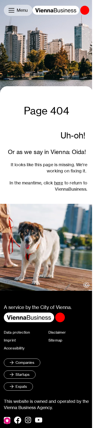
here (58, 183)
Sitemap (55, 340)
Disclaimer (57, 332)
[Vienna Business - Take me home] (60, 10)
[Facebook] (17, 420)
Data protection (17, 332)
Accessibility (14, 348)
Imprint (10, 340)
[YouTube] (38, 420)
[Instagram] (28, 420)
